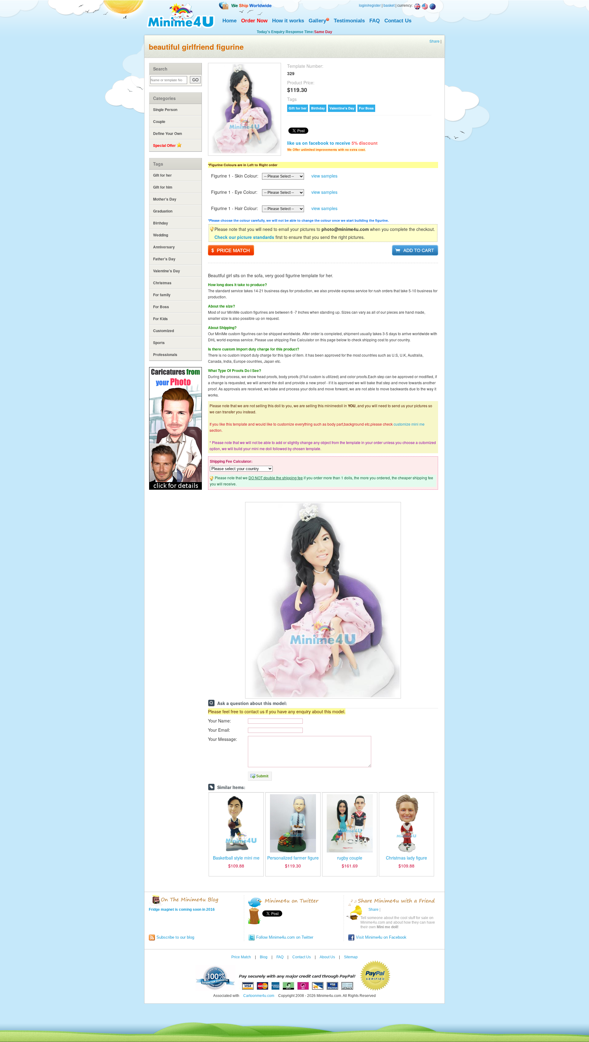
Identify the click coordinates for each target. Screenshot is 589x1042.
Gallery (317, 21)
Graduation (162, 211)
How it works (288, 21)
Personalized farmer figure (293, 858)
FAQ (374, 21)
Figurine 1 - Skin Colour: (234, 176)
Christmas (162, 282)
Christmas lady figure (406, 858)
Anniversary (164, 247)
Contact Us (397, 21)
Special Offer (165, 145)
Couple (159, 121)
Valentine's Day (166, 271)
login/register (370, 5)
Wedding (160, 235)
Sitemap (351, 957)
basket (389, 5)
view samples (324, 176)
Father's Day (164, 259)
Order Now (254, 21)
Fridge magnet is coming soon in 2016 (182, 909)
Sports (159, 342)
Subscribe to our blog (175, 937)
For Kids (160, 318)
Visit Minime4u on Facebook (381, 937)
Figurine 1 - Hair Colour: (234, 208)
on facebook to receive (332, 143)
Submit (262, 776)
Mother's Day (164, 199)
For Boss (161, 306)
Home (229, 21)
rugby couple (349, 858)
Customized (163, 330)
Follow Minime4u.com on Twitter (284, 937)
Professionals (165, 354)
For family (162, 294)
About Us (327, 957)
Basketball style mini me (236, 858)
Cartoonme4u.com (258, 996)
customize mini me (409, 424)
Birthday (160, 223)
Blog (264, 957)
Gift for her (162, 175)
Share (434, 41)
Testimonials (349, 21)
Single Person (165, 109)
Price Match (241, 957)
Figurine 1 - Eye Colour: (234, 192)
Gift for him (162, 187)
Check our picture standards (244, 237)
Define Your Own (167, 133)
